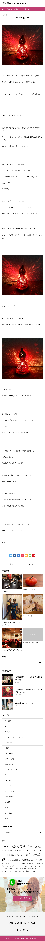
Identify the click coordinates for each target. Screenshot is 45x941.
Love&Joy (8, 802)
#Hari (9, 847)
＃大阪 (9, 871)
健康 (10, 868)
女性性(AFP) (9, 753)
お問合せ (35, 917)
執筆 (6, 807)
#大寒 (22, 855)
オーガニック (21, 866)
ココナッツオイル (37, 866)
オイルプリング (13, 866)
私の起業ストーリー (11, 818)
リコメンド (8, 743)
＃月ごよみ (27, 871)
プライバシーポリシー (22, 917)
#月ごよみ (26, 860)
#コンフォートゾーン (32, 850)
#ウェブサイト (19, 850)
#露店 (38, 863)
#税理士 (33, 860)
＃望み (33, 871)
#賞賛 (28, 863)
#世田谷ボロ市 (12, 855)
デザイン (8, 732)
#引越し (8, 860)
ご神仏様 (8, 780)
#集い (35, 863)
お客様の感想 (9, 759)
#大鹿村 (26, 855)
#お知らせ (34, 847)
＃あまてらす (19, 868)
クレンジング (28, 866)
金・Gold (8, 786)
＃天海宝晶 (14, 871)
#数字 (20, 860)
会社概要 (10, 917)
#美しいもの (6, 863)
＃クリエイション (29, 868)
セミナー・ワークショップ (14, 737)
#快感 (12, 860)
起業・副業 (8, 813)
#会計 (18, 855)
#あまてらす (20, 846)
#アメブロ (12, 850)
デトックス (5, 868)
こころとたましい (11, 770)
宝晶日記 (4, 15)
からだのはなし (10, 764)
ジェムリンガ (9, 791)
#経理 (37, 860)
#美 (40, 860)
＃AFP (14, 868)
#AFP (5, 846)
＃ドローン (38, 868)
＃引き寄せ (21, 871)
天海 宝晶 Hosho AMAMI (14, 3)
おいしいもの (9, 797)
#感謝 (16, 860)
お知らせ (8, 748)
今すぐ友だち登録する (22, 898)
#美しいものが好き (19, 863)
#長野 (31, 863)
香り (6, 775)
